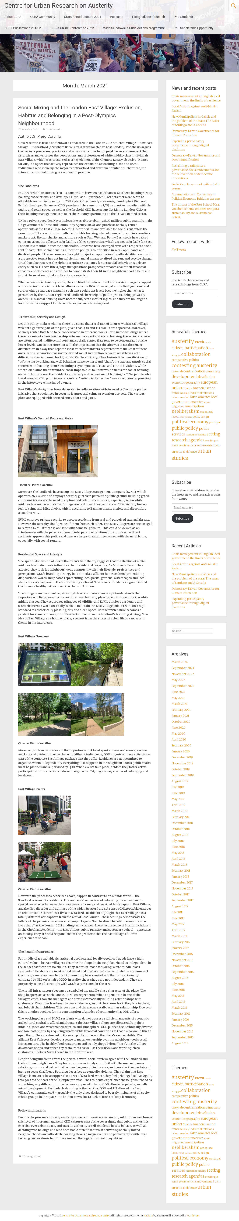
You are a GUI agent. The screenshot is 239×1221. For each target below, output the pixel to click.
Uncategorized (32, 1156)
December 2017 (182, 882)
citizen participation (190, 348)
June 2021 (178, 692)
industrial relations (202, 392)
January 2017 (180, 948)
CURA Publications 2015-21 (24, 28)
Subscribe (182, 304)
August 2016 (180, 978)
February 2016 (181, 1013)
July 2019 (178, 787)
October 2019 (181, 769)
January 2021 (180, 715)
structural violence (184, 451)
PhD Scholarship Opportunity (193, 28)
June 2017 (178, 918)
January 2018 (180, 876)
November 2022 (183, 674)
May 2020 (178, 733)
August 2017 (180, 906)
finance (187, 388)
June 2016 (178, 989)
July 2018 (178, 841)
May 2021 (178, 698)
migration (178, 406)
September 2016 (183, 972)
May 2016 (178, 995)
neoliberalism (185, 411)
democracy (213, 371)
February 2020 (181, 745)
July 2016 (178, 983)
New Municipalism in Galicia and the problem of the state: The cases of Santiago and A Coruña (195, 121)
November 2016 (182, 960)
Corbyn (175, 371)
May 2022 (178, 680)
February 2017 (181, 942)
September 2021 (183, 686)
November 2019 (182, 763)
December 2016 (182, 954)
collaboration (196, 354)
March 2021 (179, 703)
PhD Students (183, 17)
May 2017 (178, 924)
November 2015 (182, 1031)
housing (184, 393)
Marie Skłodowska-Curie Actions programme (134, 28)
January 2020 (181, 751)
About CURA (13, 17)
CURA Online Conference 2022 (72, 28)
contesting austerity (194, 365)
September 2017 (183, 900)
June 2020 (178, 727)
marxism (197, 402)
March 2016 (179, 1007)
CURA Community (42, 17)
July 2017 (178, 912)
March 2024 (180, 662)
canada (208, 342)
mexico (207, 402)
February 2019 (181, 817)
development (184, 376)
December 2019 (182, 757)
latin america (200, 397)
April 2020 (179, 739)
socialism (184, 445)
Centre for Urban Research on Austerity (58, 5)
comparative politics (185, 359)
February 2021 (181, 709)
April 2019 (178, 805)
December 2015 (182, 1025)
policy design (201, 416)
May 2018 (178, 852)
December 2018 (182, 823)
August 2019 (180, 781)
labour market (180, 397)
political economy (190, 422)
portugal (215, 422)
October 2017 (180, 894)
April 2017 (178, 930)
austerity (183, 341)
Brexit (199, 342)
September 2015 (183, 1037)
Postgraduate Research (148, 17)
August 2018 (180, 835)
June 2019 (178, 793)
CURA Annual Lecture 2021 (82, 17)
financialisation (204, 388)
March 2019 (179, 811)
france (176, 392)
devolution (206, 377)
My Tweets (179, 249)
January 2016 (180, 1019)
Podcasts (116, 17)
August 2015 (180, 1043)
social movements (200, 445)
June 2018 (178, 846)
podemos (188, 417)
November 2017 (182, 888)
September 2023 (183, 668)
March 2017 (179, 936)
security (202, 434)
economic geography (186, 382)
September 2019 (183, 775)
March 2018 (179, 864)
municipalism (194, 406)
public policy (185, 428)
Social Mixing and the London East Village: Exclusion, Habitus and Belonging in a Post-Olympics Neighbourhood (80, 115)
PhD (182, 417)
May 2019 (178, 799)
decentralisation (192, 371)
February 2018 (181, 870)
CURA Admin (53, 129)
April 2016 (178, 1001)
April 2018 (178, 858)
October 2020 (181, 721)
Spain (216, 445)
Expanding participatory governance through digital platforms (190, 145)
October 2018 (181, 829)
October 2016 (181, 966)
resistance (191, 434)
